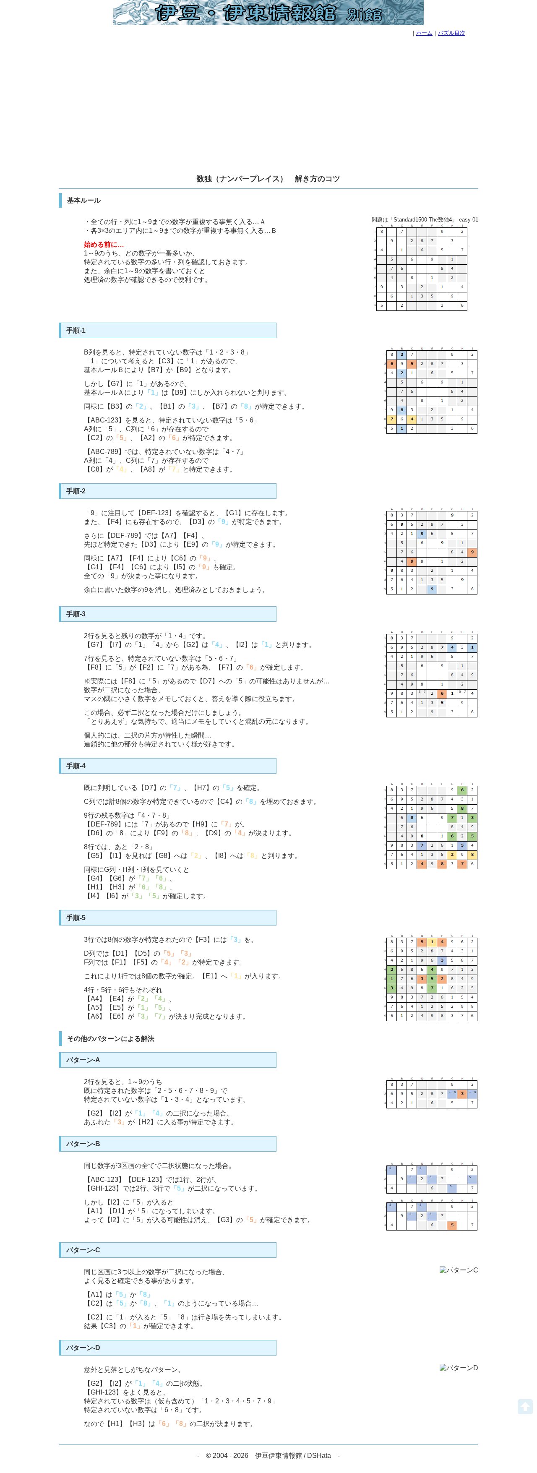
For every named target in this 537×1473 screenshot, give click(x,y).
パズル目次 (451, 33)
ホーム (424, 33)
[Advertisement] (268, 106)
